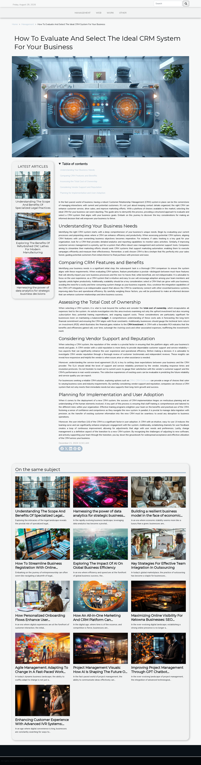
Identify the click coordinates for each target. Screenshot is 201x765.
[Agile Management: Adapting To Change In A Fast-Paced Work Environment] (42, 648)
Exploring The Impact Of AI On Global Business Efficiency (98, 565)
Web (98, 12)
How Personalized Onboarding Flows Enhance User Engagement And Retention (40, 619)
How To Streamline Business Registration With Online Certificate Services (38, 567)
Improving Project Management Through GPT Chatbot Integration (157, 672)
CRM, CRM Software (140, 380)
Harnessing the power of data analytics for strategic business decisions (33, 290)
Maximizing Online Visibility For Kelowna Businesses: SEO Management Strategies (157, 619)
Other (122, 12)
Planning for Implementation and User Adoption (82, 192)
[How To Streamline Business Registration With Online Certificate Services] (42, 543)
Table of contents (75, 164)
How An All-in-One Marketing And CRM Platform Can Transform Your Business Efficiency (97, 621)
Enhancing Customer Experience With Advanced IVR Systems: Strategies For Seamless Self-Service (42, 726)
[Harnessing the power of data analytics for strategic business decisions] (32, 270)
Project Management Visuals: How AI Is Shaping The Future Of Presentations (99, 672)
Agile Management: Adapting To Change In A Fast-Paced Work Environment (41, 672)
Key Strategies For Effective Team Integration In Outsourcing (158, 565)
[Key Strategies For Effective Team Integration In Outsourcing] (158, 543)
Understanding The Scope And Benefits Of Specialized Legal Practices (32, 204)
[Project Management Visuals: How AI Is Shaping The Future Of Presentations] (100, 648)
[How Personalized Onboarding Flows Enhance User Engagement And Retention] (42, 596)
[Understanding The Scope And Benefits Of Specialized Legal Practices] (32, 184)
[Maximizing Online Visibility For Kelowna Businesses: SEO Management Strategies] (158, 596)
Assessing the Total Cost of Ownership (78, 181)
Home (15, 24)
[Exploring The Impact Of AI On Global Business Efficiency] (100, 543)
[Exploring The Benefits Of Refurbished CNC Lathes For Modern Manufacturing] (32, 226)
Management (83, 12)
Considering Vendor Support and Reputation (81, 187)
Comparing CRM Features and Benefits (78, 175)
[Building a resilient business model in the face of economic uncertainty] (158, 491)
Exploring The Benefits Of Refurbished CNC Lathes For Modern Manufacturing (33, 247)
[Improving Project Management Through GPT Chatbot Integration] (158, 648)
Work (110, 12)
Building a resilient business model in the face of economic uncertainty (155, 515)
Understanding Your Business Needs (77, 169)
